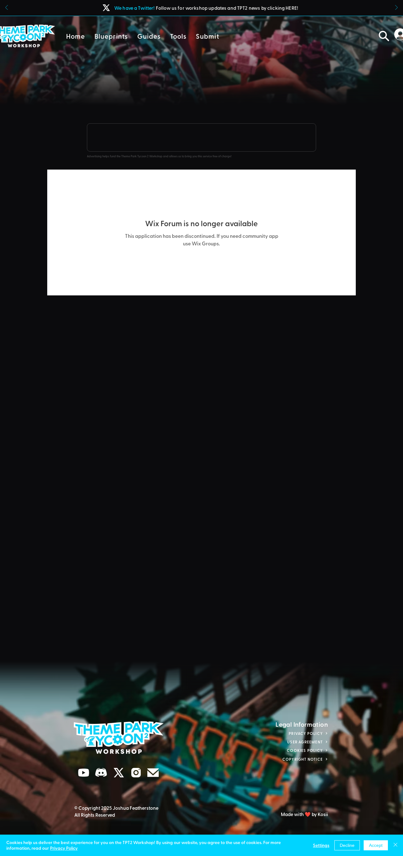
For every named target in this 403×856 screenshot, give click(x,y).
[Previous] (6, 8)
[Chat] (84, 772)
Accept (376, 845)
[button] (111, 36)
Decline (347, 845)
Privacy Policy (64, 848)
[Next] (396, 8)
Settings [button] (321, 845)
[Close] (395, 845)
